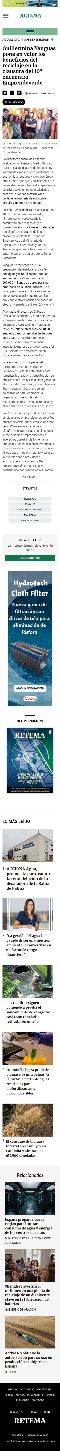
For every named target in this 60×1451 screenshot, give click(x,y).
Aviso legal (17, 1435)
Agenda (20, 1395)
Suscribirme (30, 558)
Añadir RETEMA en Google (41, 93)
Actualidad (11, 39)
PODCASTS (33, 1395)
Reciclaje (30, 499)
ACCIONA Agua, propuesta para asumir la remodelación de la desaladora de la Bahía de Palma (28, 878)
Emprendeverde (30, 520)
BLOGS (9, 1395)
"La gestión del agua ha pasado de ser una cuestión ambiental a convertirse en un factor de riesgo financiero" (28, 945)
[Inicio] (30, 16)
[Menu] (6, 16)
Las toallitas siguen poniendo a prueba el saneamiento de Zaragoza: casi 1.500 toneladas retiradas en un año (28, 1012)
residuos (30, 504)
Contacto (38, 1400)
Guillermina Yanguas (30, 509)
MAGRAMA (30, 515)
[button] (4, 92)
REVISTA (13, 1389)
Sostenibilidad (36, 39)
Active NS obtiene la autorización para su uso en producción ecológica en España (28, 1359)
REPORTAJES (44, 1389)
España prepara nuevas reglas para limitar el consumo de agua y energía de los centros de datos (28, 1226)
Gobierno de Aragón (20, 1309)
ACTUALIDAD (27, 1389)
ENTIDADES (48, 1395)
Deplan (10, 1372)
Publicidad (22, 1400)
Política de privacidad (37, 1435)
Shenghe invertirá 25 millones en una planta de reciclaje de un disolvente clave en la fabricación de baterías (27, 1295)
